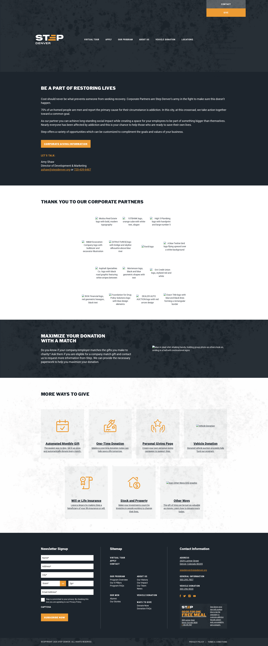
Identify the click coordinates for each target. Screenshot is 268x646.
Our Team (141, 586)
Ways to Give (218, 25)
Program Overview (119, 580)
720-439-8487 (82, 169)
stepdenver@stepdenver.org (193, 570)
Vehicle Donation (165, 39)
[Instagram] (189, 596)
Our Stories (115, 601)
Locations (187, 39)
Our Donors (217, 76)
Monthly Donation (223, 31)
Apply (108, 39)
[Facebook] (180, 596)
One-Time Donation (224, 36)
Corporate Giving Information (65, 144)
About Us (144, 39)
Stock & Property (223, 59)
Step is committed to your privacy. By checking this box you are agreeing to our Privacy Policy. (67, 600)
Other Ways (220, 65)
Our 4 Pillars (116, 583)
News (139, 589)
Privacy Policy (196, 642)
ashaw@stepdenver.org (55, 169)
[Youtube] (194, 596)
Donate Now (218, 19)
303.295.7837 (186, 579)
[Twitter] (184, 596)
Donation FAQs (219, 70)
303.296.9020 (186, 589)
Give (226, 12)
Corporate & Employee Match (229, 48)
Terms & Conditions (217, 642)
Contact (226, 4)
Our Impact (142, 583)
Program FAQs (117, 586)
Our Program (125, 39)
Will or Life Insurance (225, 53)
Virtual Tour (91, 39)
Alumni (113, 598)
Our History (142, 580)
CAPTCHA (46, 607)
